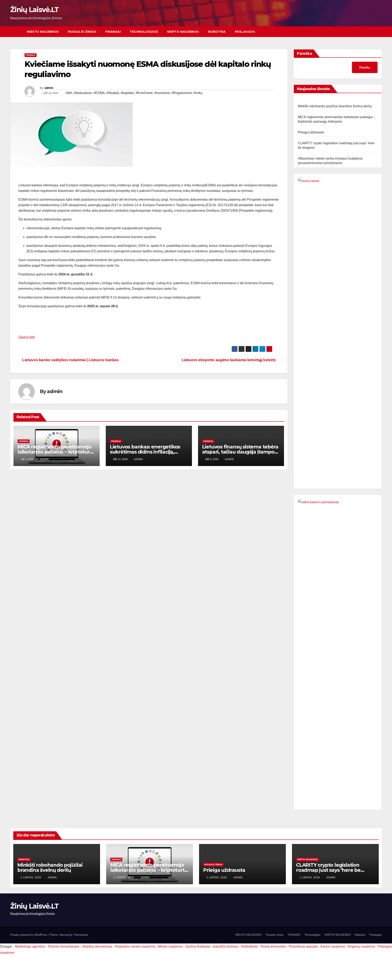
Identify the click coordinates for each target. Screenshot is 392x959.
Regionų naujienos (361, 946)
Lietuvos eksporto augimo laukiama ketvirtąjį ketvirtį (229, 360)
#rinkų (197, 93)
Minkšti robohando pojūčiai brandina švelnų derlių (335, 106)
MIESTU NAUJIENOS (43, 32)
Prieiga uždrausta (311, 132)
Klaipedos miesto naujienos (135, 946)
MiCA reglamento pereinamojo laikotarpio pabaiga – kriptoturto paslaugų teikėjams (56, 452)
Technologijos (144, 32)
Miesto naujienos (170, 946)
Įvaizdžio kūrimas (225, 946)
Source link (26, 337)
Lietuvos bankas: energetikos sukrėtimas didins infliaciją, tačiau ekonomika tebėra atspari (148, 452)
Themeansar (80, 934)
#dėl (69, 93)
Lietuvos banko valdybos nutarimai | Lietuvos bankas (70, 360)
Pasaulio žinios (82, 32)
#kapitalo (127, 93)
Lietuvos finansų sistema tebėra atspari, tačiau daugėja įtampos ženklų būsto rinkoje (240, 452)
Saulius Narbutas (197, 946)
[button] (379, 31)
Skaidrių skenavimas (97, 946)
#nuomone (162, 93)
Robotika (217, 32)
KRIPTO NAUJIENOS (183, 32)
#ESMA (99, 93)
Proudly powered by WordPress (29, 934)
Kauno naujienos (332, 946)
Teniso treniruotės (273, 946)
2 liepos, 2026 (31, 877)
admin (49, 88)
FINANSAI (113, 32)
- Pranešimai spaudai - (303, 946)
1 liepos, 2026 (310, 877)
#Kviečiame (144, 93)
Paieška (304, 53)
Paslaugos (245, 32)
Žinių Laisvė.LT (34, 9)
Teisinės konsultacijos (63, 946)
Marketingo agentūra (30, 946)
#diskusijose (83, 93)
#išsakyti (112, 93)
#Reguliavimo (182, 93)
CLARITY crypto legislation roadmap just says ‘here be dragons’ (328, 870)
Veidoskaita (249, 946)
